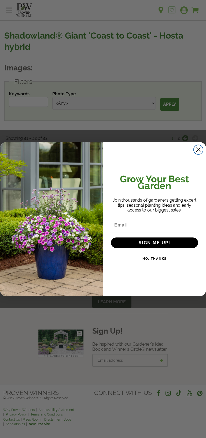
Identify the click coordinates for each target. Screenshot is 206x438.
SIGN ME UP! (154, 242)
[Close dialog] (198, 149)
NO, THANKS (154, 258)
